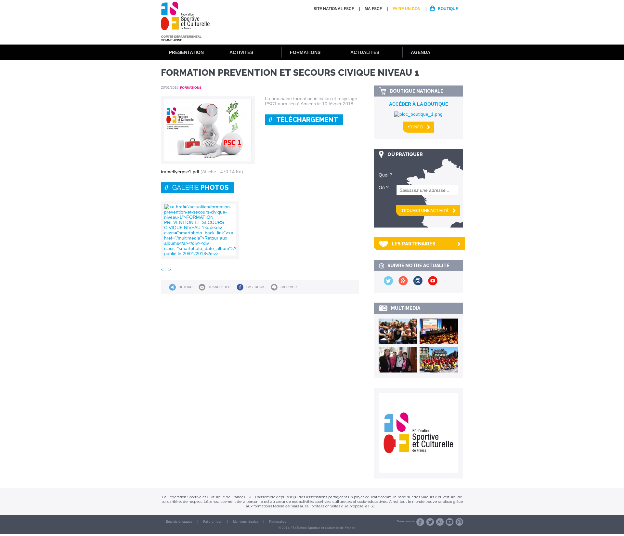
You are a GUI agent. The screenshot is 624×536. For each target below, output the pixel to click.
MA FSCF (373, 9)
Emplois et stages (179, 521)
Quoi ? (385, 174)
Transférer (219, 287)
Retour (185, 287)
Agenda (420, 52)
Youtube (449, 522)
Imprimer (288, 287)
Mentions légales (245, 521)
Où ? (384, 187)
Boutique (448, 9)
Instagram (459, 522)
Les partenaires (414, 244)
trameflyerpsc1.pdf (180, 171)
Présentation (186, 52)
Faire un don (407, 9)
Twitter (430, 522)
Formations (305, 52)
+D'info (415, 127)
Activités (241, 52)
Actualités (364, 52)
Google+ (440, 522)
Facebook (255, 287)
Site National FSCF (334, 9)
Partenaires (277, 521)
